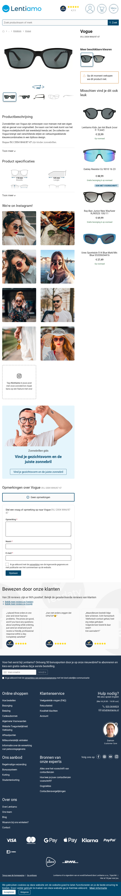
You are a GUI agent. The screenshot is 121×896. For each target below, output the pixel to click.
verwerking (35, 564)
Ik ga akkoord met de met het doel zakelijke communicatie (47, 677)
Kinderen (17, 31)
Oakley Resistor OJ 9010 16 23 (100, 169)
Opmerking (11, 519)
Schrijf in (42, 672)
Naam (9, 541)
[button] (9, 97)
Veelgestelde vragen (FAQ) (53, 700)
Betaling (6, 710)
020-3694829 (112, 706)
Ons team (7, 811)
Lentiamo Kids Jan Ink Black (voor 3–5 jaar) (99, 128)
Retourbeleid (46, 705)
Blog (4, 817)
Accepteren (9, 892)
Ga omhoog (32, 875)
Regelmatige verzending (14, 764)
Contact (6, 827)
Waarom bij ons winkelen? (15, 822)
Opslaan (13, 573)
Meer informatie (98, 888)
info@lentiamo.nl (110, 710)
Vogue (28, 31)
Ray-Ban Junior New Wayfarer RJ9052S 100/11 (99, 212)
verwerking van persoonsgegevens (40, 677)
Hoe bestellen (9, 700)
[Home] (3, 31)
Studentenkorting (10, 780)
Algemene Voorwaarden (14, 721)
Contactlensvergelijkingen (53, 791)
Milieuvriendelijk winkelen (15, 740)
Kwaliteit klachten (49, 710)
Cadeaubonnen (10, 716)
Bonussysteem (9, 769)
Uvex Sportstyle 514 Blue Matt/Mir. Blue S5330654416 (99, 254)
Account (44, 716)
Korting (5, 774)
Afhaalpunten (9, 735)
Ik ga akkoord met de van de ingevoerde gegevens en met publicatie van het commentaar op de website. (37, 566)
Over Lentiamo (9, 806)
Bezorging (7, 705)
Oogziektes (45, 786)
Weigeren (24, 892)
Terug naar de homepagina (13, 875)
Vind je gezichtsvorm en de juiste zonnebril (38, 472)
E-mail (9, 553)
